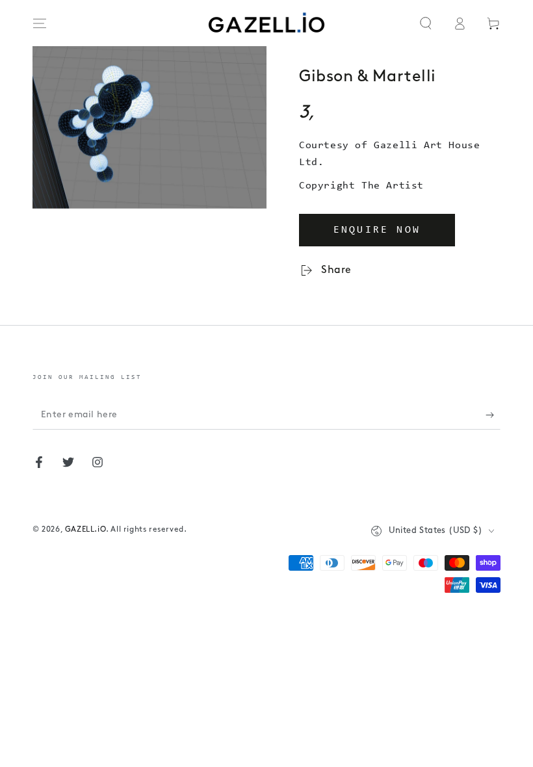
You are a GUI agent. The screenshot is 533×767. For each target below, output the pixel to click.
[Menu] (40, 23)
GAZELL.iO (85, 530)
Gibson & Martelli (367, 77)
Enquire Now (377, 230)
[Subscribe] (493, 414)
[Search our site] (426, 23)
